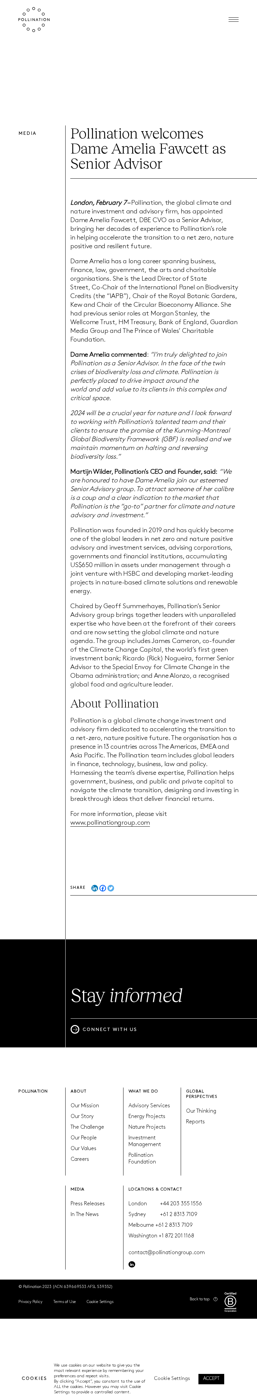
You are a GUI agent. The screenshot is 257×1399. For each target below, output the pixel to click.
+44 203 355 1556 (181, 1204)
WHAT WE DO (143, 1091)
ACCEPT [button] (211, 1378)
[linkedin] (131, 1264)
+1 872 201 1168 (176, 1236)
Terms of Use (64, 1302)
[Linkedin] (94, 888)
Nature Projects (147, 1127)
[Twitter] (110, 888)
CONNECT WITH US (110, 1029)
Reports (195, 1122)
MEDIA (78, 1189)
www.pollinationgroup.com (110, 823)
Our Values (83, 1148)
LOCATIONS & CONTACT (155, 1189)
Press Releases (88, 1204)
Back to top (199, 1299)
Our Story (82, 1116)
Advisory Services (149, 1106)
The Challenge (87, 1127)
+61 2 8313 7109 (178, 1214)
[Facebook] (102, 888)
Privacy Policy (30, 1302)
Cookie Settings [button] (100, 1302)
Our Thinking (201, 1111)
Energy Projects (146, 1116)
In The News (85, 1214)
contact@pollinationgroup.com (166, 1252)
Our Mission (85, 1106)
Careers (80, 1159)
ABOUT (79, 1091)
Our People (84, 1138)
